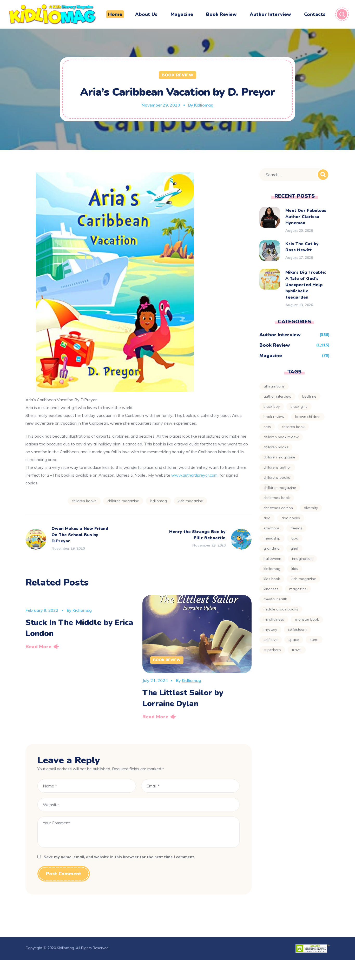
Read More (38, 646)
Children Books (84, 500)
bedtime (309, 396)
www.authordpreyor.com (194, 475)
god (294, 538)
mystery (270, 629)
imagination (302, 558)
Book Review (177, 75)
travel (296, 649)
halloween (272, 558)
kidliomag (158, 500)
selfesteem (297, 629)
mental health (275, 599)
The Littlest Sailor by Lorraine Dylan (182, 698)
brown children (307, 416)
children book (293, 426)
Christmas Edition (278, 507)
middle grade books (281, 609)
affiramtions (274, 386)
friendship (272, 538)
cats (267, 426)
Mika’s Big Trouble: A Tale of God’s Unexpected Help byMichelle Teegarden (305, 284)
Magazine (270, 355)
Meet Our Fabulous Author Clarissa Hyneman (305, 217)
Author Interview (280, 335)
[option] (80, 624)
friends (296, 528)
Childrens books (277, 477)
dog (267, 518)
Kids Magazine (190, 500)
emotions (272, 528)
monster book (307, 619)
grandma (272, 548)
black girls (299, 406)
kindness (271, 589)
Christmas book (277, 497)
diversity (311, 507)
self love (271, 639)
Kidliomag (203, 105)
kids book (272, 578)
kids (294, 568)
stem (314, 639)
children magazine (123, 500)
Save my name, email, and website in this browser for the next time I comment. (119, 856)
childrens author (277, 467)
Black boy (272, 406)
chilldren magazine (280, 487)
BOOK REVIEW (274, 416)
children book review (281, 437)
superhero (272, 649)
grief (294, 548)
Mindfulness (274, 619)
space (293, 639)
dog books (290, 518)
